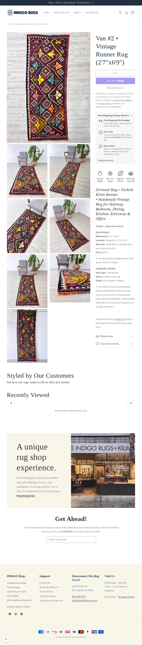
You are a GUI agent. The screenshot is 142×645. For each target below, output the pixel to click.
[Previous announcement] (8, 2)
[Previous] (11, 403)
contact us (119, 319)
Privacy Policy (46, 591)
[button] (120, 13)
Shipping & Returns (106, 160)
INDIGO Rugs (66, 637)
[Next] (131, 403)
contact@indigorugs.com (84, 600)
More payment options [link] (115, 87)
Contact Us (45, 582)
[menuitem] (47, 12)
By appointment (126, 596)
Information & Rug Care (51, 600)
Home (9, 24)
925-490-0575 (79, 596)
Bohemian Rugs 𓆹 (42, 24)
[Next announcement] (134, 2)
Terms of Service (48, 596)
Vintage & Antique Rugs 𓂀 (23, 24)
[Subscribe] (93, 539)
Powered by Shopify (79, 637)
